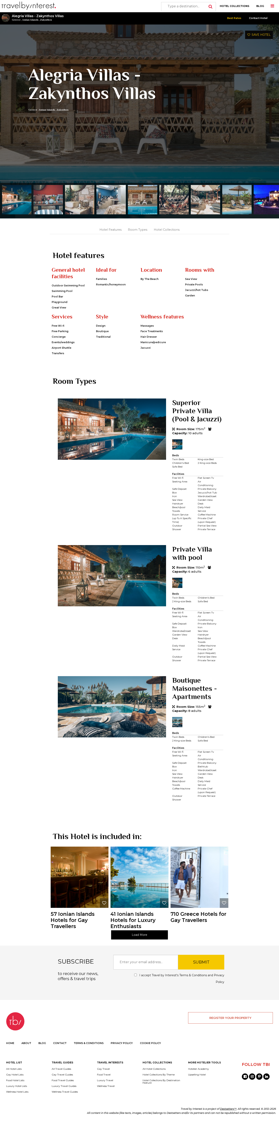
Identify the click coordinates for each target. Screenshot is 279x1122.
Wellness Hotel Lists (17, 1092)
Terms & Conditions (193, 975)
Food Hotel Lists (15, 1080)
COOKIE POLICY (150, 1043)
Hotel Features (110, 230)
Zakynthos (46, 19)
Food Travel (103, 1074)
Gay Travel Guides (62, 1074)
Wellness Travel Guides (65, 1092)
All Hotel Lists (14, 1069)
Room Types (137, 230)
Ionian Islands (30, 19)
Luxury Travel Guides (64, 1086)
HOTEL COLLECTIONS (234, 6)
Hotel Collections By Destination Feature (161, 1081)
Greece (16, 19)
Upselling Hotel (197, 1074)
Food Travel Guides (63, 1080)
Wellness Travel (106, 1086)
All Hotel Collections (154, 1069)
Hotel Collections (167, 230)
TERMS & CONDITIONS (89, 1043)
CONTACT (60, 1043)
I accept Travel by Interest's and (181, 978)
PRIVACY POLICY (122, 1043)
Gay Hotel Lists (14, 1074)
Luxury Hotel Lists (16, 1086)
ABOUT (26, 1043)
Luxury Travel (105, 1080)
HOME (10, 1043)
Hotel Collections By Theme (159, 1074)
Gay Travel (103, 1069)
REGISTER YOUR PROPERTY (230, 1018)
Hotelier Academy (198, 1069)
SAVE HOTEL (260, 35)
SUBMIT (201, 962)
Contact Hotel (258, 18)
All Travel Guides (61, 1069)
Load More (139, 935)
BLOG (260, 6)
